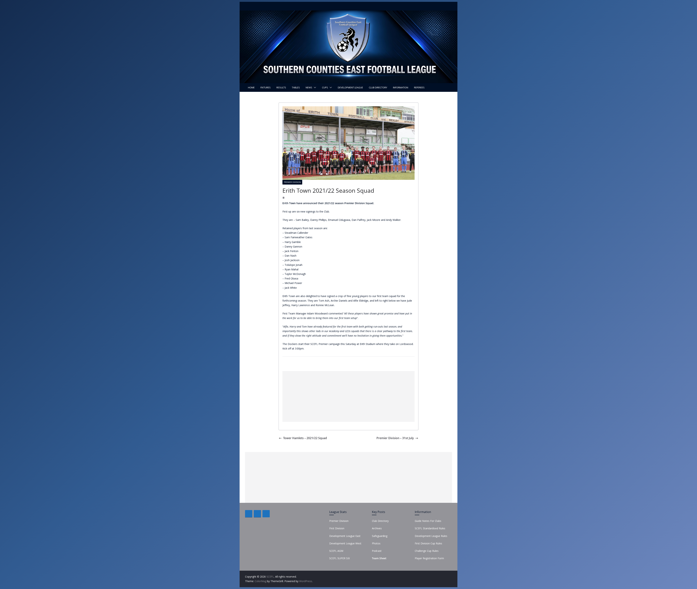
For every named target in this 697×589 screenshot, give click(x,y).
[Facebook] (248, 513)
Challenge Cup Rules (427, 551)
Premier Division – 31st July (395, 438)
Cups (325, 87)
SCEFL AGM (336, 551)
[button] (314, 87)
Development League (350, 87)
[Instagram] (266, 513)
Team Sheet (379, 558)
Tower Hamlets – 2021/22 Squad (305, 438)
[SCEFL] (348, 13)
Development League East (344, 536)
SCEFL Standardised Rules (430, 528)
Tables (296, 87)
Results (281, 87)
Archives (377, 528)
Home (251, 87)
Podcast (377, 551)
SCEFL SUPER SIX (339, 558)
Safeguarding (379, 536)
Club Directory (378, 87)
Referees (419, 87)
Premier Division (292, 182)
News (309, 87)
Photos (376, 543)
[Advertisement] (348, 396)
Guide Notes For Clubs (428, 521)
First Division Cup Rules (428, 543)
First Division (336, 528)
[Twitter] (257, 513)
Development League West (345, 543)
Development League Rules (431, 536)
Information (400, 87)
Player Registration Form (429, 558)
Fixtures (265, 87)
